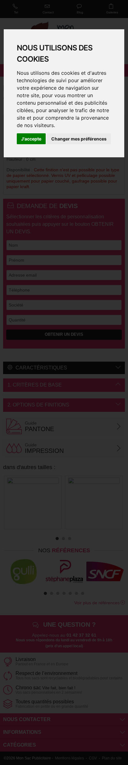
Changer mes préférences (79, 138)
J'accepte (31, 138)
